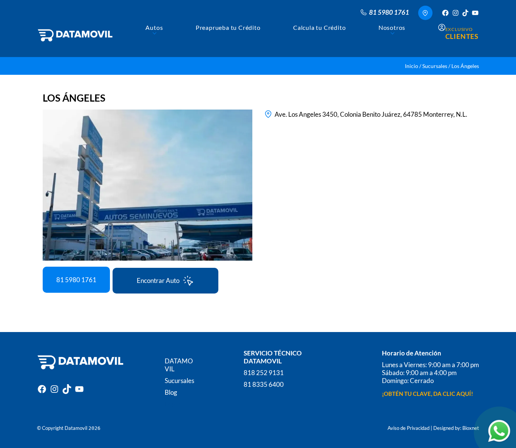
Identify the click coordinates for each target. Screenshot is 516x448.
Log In (173, 404)
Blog (171, 392)
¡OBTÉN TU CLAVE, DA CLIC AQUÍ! (427, 393)
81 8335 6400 (264, 384)
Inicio (411, 66)
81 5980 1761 (76, 280)
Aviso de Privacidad (408, 428)
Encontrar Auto (158, 280)
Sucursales (434, 66)
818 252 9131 (264, 373)
